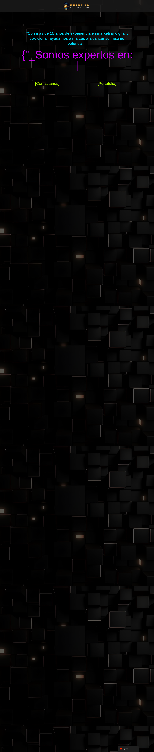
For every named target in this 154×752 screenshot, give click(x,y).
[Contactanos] (47, 83)
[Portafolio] (107, 83)
